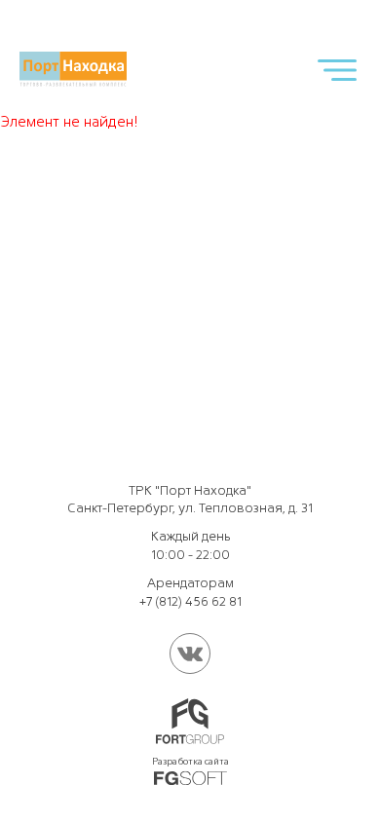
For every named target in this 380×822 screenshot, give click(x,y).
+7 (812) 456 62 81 (190, 601)
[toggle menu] (337, 69)
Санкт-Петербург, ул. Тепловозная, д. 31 (190, 508)
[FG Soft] (190, 778)
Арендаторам (190, 583)
